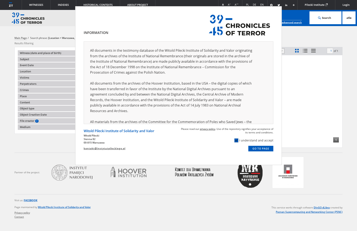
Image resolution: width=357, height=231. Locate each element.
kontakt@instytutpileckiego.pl (104, 148)
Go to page (260, 148)
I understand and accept (256, 140)
